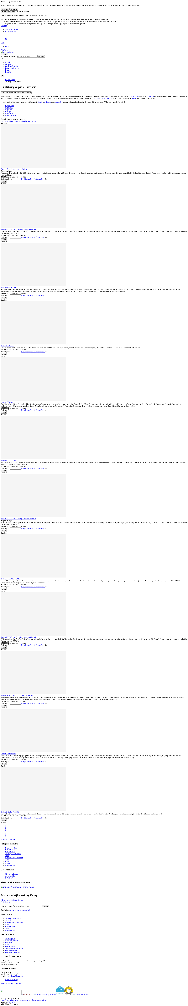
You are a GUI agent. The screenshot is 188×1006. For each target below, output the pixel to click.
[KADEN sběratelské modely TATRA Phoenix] (17, 887)
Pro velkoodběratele (12, 68)
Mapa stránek (41, 1000)
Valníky (40, 102)
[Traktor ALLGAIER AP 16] (33, 577)
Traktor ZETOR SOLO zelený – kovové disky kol (18, 229)
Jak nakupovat (10, 939)
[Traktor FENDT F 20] (33, 286)
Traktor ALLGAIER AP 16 (10, 579)
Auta (7, 860)
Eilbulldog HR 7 (106, 98)
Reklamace (9, 942)
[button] (2, 43)
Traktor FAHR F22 (7, 346)
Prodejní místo (10, 946)
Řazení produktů (7, 119)
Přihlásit (45, 906)
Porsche (135, 96)
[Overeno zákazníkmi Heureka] (60, 994)
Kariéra (7, 70)
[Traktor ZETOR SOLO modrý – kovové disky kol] (33, 635)
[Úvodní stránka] (7, 52)
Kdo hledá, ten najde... (8, 56)
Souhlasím (13, 9)
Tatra (7, 856)
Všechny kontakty (11, 980)
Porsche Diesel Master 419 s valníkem (14, 169)
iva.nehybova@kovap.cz (14, 976)
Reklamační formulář (12, 952)
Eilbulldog (150, 96)
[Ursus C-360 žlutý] (33, 400)
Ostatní (7, 863)
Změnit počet (5, 179)
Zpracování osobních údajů (14, 948)
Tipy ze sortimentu (11, 874)
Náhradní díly (10, 865)
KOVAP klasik (10, 850)
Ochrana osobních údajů (27, 1000)
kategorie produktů (7, 839)
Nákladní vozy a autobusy (14, 858)
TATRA (8, 920)
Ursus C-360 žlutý (7, 402)
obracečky (58, 102)
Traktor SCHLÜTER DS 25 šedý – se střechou (17, 695)
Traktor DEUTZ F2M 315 (10, 812)
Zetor (130, 96)
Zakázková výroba (11, 66)
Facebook (4, 983)
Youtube (18, 983)
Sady (7, 862)
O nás (7, 944)
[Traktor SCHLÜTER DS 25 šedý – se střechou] (33, 693)
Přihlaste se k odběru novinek (11, 906)
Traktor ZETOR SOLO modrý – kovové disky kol (18, 637)
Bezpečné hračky (11, 950)
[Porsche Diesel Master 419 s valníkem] (33, 167)
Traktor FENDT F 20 (8, 287)
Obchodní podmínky (12, 941)
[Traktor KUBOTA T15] (33, 458)
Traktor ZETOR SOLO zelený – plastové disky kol (18, 519)
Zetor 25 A (95, 98)
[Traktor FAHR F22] (33, 344)
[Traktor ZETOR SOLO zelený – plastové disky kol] (33, 517)
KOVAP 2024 (10, 852)
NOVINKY (9, 878)
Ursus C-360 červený (8, 754)
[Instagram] (6, 39)
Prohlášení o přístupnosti (9, 1000)
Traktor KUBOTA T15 (9, 460)
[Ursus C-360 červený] (33, 752)
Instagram (11, 983)
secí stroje (47, 102)
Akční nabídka (10, 876)
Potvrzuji (4, 26)
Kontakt (8, 72)
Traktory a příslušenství (13, 854)
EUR (7, 46)
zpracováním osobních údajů (20, 910)
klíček (134, 98)
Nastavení (5, 9)
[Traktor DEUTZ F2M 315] (33, 810)
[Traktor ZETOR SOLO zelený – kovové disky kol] (33, 227)
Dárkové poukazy (11, 848)
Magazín (8, 64)
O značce (8, 62)
